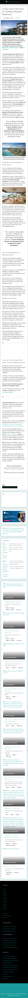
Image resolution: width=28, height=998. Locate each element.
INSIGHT (17, 18)
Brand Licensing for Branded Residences (10, 958)
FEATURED (5, 895)
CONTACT (5, 909)
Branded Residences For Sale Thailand (10, 940)
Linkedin (14, 985)
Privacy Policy (5, 913)
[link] (5, 550)
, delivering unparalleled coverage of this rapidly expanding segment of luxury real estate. (12, 424)
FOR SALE (4, 891)
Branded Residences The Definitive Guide (10, 965)
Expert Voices (5, 974)
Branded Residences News (10, 487)
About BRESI (5, 978)
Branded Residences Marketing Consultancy (11, 960)
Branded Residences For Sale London (9, 931)
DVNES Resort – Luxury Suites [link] (11, 808)
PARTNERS (5, 907)
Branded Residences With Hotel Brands (10, 967)
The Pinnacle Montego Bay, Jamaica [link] (13, 601)
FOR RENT (5, 893)
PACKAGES (5, 902)
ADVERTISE (5, 900)
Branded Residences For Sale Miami (9, 928)
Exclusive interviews (11, 434)
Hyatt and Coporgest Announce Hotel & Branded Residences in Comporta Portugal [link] (16, 562)
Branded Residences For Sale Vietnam (10, 942)
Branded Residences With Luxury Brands (10, 969)
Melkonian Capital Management (11, 47)
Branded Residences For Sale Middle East (10, 947)
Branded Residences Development (9, 956)
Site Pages (5, 917)
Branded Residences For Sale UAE (9, 945)
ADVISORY (5, 904)
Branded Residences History (8, 976)
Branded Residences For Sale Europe (9, 938)
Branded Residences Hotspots (8, 971)
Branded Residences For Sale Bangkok (10, 926)
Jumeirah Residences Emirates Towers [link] (13, 661)
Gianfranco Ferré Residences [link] (11, 866)
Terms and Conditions (7, 915)
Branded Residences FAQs (8, 962)
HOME (4, 889)
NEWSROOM (5, 898)
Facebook (9, 985)
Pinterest (20, 985)
